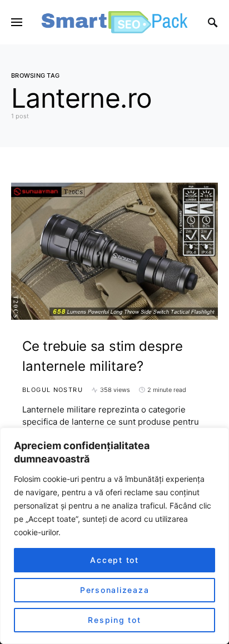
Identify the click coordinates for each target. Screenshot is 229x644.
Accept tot (114, 560)
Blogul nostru (52, 390)
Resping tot (114, 620)
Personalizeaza (115, 590)
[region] (114, 535)
